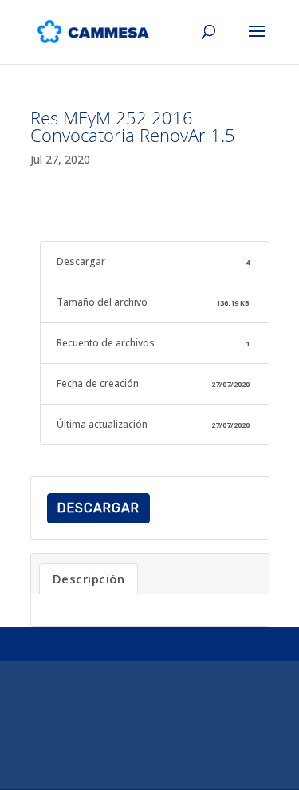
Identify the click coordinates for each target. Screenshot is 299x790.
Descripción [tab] (89, 579)
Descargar (98, 507)
